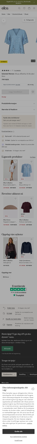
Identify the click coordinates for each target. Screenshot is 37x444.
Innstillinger (18, 440)
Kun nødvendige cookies (18, 437)
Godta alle (18, 431)
